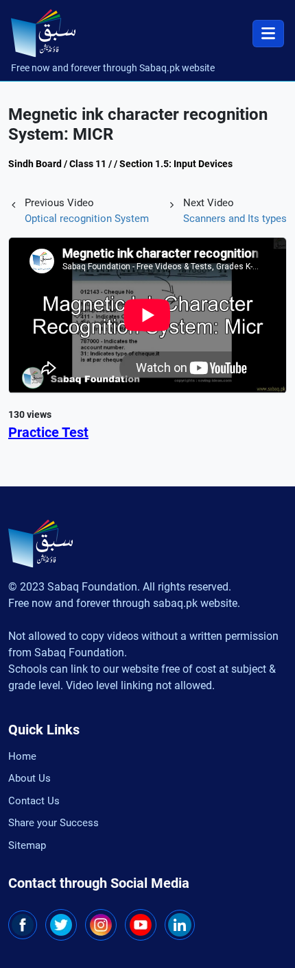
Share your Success (53, 823)
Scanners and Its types (235, 218)
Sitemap (27, 845)
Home (22, 756)
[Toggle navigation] (268, 33)
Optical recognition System (87, 218)
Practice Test (48, 432)
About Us (29, 778)
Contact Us (34, 801)
